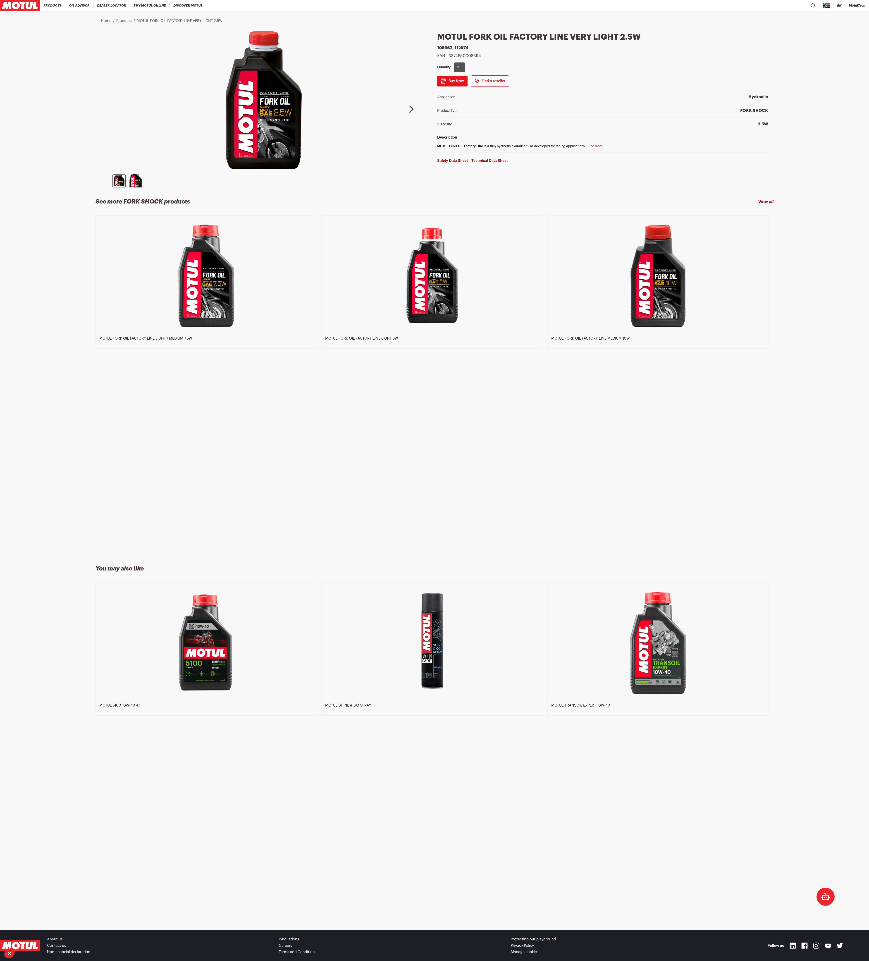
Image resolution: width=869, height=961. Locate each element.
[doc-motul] (825, 897)
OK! (76, 938)
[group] (459, 67)
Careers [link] (285, 945)
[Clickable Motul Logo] (20, 5)
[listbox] (434, 384)
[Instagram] (816, 945)
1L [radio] (459, 67)
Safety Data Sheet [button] (452, 161)
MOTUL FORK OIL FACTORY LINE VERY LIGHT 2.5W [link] (179, 21)
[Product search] (813, 5)
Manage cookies (525, 952)
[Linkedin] (793, 945)
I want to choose (28, 938)
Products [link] (124, 21)
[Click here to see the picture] (119, 180)
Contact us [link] (56, 945)
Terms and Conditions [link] (298, 952)
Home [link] (106, 21)
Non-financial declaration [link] (68, 952)
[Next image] (411, 109)
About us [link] (55, 939)
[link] (150, 5)
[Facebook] (804, 945)
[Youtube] (828, 945)
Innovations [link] (289, 939)
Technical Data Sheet (489, 161)
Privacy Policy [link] (522, 945)
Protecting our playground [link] (533, 939)
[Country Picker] (826, 5)
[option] (208, 384)
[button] (9, 953)
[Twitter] (840, 945)
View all (766, 202)
